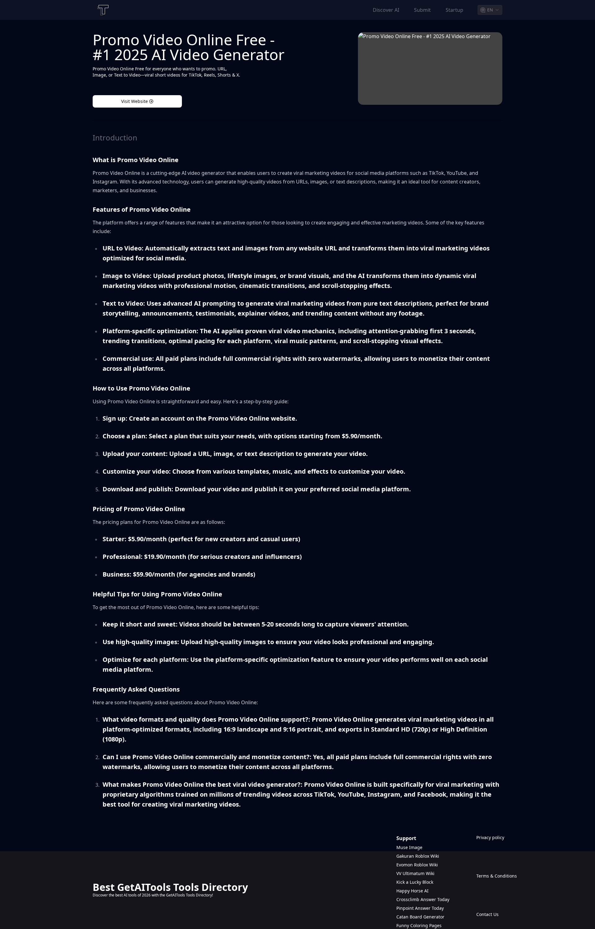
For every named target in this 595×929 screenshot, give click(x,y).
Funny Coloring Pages (419, 925)
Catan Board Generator (420, 917)
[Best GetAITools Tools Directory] (102, 10)
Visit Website (134, 101)
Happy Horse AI (412, 891)
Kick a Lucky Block (414, 882)
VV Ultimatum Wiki (415, 873)
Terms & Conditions (489, 876)
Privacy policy (489, 837)
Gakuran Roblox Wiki (417, 856)
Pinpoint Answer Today (420, 908)
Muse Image (409, 847)
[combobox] (490, 10)
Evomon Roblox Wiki (417, 865)
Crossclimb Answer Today (422, 899)
